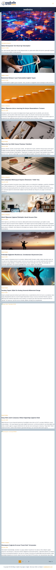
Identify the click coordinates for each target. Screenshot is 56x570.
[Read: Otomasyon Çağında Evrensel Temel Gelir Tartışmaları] (28, 485)
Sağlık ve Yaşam (5, 75)
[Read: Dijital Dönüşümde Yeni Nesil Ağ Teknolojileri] (28, 25)
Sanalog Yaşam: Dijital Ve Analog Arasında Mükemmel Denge (20, 290)
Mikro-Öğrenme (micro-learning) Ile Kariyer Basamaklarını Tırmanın (23, 108)
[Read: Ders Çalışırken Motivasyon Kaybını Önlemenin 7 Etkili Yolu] (28, 165)
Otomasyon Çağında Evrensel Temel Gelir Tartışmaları (18, 545)
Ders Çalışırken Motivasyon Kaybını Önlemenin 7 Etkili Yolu (20, 180)
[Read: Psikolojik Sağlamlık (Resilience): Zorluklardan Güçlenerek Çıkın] (28, 240)
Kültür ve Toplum (5, 542)
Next (51, 561)
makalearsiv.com (48, 567)
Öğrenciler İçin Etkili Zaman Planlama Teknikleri (16, 144)
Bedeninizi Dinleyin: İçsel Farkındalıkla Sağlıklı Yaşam (18, 78)
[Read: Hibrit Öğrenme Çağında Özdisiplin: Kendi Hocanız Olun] (28, 203)
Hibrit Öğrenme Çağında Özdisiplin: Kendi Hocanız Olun (19, 217)
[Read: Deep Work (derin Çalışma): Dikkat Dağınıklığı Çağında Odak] (28, 358)
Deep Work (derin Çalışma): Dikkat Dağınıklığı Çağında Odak (20, 418)
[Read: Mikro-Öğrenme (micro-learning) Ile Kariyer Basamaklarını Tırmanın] (28, 94)
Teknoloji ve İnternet (6, 43)
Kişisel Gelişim (4, 141)
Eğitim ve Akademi (5, 105)
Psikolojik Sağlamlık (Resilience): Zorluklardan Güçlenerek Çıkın (21, 254)
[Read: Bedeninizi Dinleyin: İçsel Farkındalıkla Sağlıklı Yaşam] (28, 64)
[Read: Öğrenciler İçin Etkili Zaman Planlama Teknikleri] (28, 130)
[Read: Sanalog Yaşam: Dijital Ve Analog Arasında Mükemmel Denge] (28, 276)
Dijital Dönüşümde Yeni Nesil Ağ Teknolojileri (15, 46)
